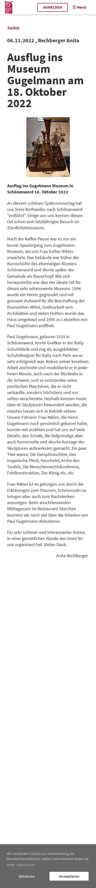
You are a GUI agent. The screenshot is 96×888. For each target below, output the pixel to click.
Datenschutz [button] (25, 864)
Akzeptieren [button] (69, 876)
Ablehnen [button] (27, 876)
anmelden (52, 7)
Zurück (13, 27)
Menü (81, 7)
